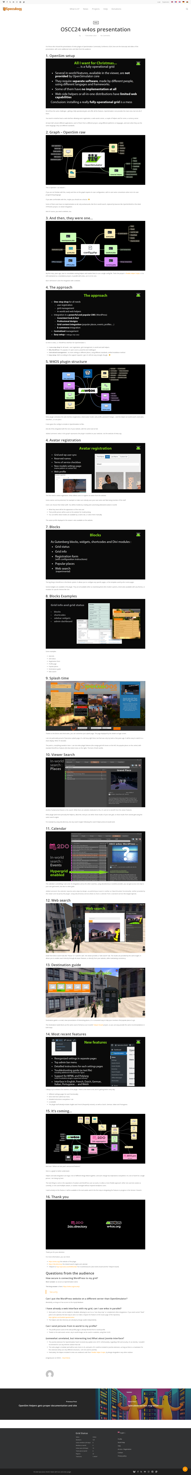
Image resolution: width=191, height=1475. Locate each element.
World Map (121, 1442)
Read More (66, 1358)
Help (119, 1446)
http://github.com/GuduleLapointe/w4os (61, 1317)
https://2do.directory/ (55, 1264)
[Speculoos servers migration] (143, 1404)
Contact (120, 1453)
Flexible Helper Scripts (133, 273)
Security (54, 1291)
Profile (120, 1439)
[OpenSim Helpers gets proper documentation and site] (48, 1404)
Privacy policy (122, 1456)
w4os (96, 23)
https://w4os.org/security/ (71, 1286)
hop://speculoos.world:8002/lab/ (66, 1267)
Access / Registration (124, 1449)
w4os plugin (67, 1472)
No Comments (105, 36)
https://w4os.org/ (54, 1261)
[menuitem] (172, 2)
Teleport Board (98, 1025)
